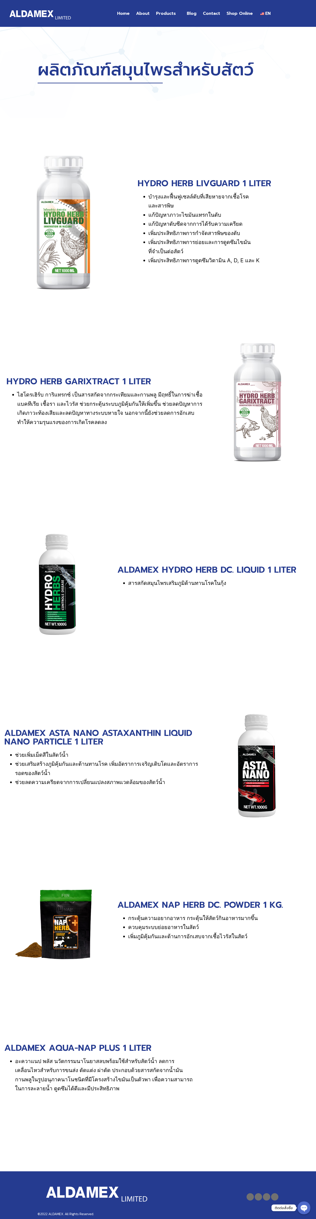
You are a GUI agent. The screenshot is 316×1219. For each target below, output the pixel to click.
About (143, 13)
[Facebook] (250, 1197)
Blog (191, 13)
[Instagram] (274, 1197)
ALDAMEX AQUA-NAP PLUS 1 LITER (78, 1047)
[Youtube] (266, 1197)
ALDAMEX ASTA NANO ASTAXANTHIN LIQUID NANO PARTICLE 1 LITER (98, 737)
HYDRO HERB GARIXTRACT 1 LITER (78, 381)
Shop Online (240, 13)
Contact (211, 13)
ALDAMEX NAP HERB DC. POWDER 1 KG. (200, 904)
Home (123, 13)
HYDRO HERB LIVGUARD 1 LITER (204, 183)
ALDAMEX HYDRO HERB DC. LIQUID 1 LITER (206, 569)
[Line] (258, 1197)
